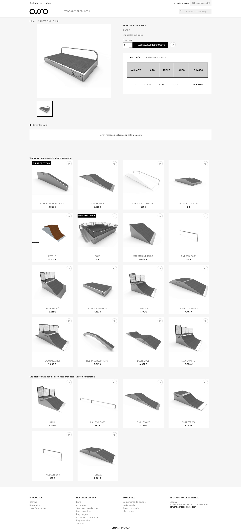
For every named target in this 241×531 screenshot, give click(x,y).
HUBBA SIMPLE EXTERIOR (52, 203)
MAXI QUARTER (188, 360)
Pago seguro (82, 514)
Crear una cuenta (131, 508)
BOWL (98, 256)
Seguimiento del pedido (134, 502)
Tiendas (80, 523)
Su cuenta (129, 497)
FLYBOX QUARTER (52, 360)
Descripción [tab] (135, 57)
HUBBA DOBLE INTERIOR (97, 360)
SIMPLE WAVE (97, 203)
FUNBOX (98, 474)
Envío (78, 502)
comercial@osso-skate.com (183, 506)
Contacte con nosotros (40, 3)
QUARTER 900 (189, 422)
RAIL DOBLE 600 (188, 256)
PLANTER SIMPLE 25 (97, 308)
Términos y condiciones (87, 508)
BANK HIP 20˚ (52, 308)
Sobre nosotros (83, 511)
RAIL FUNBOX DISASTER (143, 203)
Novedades (35, 505)
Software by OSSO (121, 527)
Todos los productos (77, 11)
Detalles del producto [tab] (155, 57)
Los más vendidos (38, 508)
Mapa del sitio (83, 520)
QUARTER (143, 308)
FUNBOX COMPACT (189, 308)
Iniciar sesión (129, 505)
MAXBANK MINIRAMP (143, 256)
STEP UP (52, 256)
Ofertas (33, 502)
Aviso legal (81, 505)
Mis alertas (128, 511)
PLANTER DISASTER (189, 203)
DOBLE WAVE (143, 360)
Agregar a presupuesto (150, 45)
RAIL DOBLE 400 (97, 422)
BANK (52, 422)
